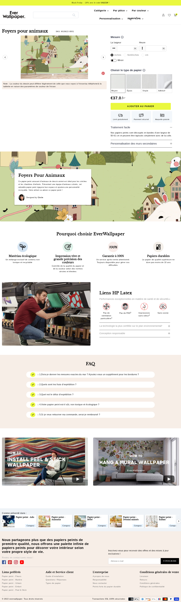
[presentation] (5, 57)
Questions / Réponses (56, 580)
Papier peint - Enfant (11, 587)
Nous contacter (100, 583)
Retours (143, 580)
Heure (142, 42)
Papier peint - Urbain (12, 583)
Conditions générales (150, 583)
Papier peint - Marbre (12, 580)
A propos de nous (101, 576)
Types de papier (53, 583)
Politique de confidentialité (152, 587)
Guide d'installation (55, 576)
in (135, 48)
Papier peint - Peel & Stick (14, 590)
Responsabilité (100, 580)
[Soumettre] (74, 15)
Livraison (144, 576)
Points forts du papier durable (107, 587)
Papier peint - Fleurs (11, 576)
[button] (53, 75)
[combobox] (55, 15)
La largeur (116, 42)
